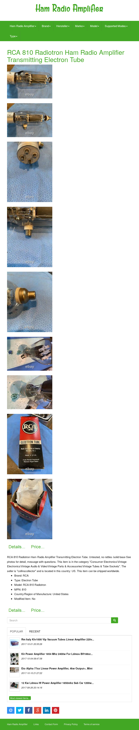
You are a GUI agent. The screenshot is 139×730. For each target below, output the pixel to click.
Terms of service (92, 724)
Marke (79, 26)
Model (93, 26)
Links (36, 724)
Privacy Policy (71, 724)
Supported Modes (115, 26)
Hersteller (62, 26)
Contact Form (51, 724)
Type (13, 36)
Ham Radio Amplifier (22, 26)
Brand (45, 26)
